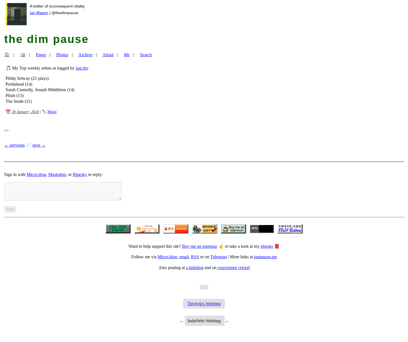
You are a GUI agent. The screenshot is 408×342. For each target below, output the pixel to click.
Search (146, 54)
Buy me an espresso (199, 246)
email (184, 256)
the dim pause (46, 39)
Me (127, 54)
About (108, 54)
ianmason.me (265, 256)
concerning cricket (234, 267)
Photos (62, 54)
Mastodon (57, 174)
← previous (14, 145)
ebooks (267, 246)
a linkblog (194, 267)
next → (39, 145)
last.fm (81, 68)
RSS (195, 256)
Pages (41, 54)
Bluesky (80, 174)
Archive (85, 54)
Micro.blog (36, 174)
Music (52, 111)
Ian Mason (39, 13)
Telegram (218, 256)
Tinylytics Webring (204, 303)
